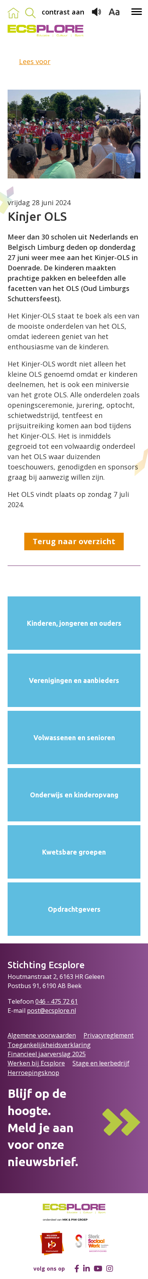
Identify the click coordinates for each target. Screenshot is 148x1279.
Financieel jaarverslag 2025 (47, 1054)
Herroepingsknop (33, 1073)
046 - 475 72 (53, 1001)
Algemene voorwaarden (42, 1035)
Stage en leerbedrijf (100, 1063)
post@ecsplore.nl (51, 1010)
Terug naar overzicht (74, 541)
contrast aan (63, 12)
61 (74, 1001)
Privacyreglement (108, 1035)
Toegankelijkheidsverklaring (49, 1045)
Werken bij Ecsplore (36, 1063)
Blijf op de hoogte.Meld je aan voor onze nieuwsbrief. (43, 1127)
